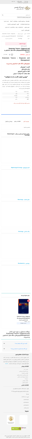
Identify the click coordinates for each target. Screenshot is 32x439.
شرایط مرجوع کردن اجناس (23, 377)
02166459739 (26, 405)
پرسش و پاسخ (9, 121)
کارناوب (7, 437)
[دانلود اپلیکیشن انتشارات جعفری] (16, 429)
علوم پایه (27, 21)
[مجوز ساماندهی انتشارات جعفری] (11, 419)
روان (16, 27)
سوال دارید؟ (26, 1)
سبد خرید (13, 1)
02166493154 (26, 399)
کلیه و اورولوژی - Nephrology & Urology (20, 167)
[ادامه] (6, 363)
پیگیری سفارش (19, 1)
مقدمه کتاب (26, 121)
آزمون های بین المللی (12, 24)
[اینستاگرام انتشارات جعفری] (25, 428)
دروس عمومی (26, 27)
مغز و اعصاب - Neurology (23, 199)
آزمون (18, 24)
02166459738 (26, 402)
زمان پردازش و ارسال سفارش (22, 375)
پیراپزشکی (15, 21)
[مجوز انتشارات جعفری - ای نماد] (23, 419)
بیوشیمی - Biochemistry (23, 263)
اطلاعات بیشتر (17, 121)
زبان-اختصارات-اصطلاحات (24, 24)
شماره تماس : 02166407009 (22, 2)
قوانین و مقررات (25, 373)
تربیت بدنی (7, 21)
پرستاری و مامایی (22, 21)
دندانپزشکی (21, 27)
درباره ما (26, 379)
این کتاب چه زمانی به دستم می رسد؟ (19, 349)
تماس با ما (26, 369)
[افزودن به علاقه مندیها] (12, 54)
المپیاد (11, 21)
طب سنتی (7, 27)
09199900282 (26, 408)
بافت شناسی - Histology (23, 231)
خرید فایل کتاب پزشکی (23, 371)
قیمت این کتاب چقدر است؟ (21, 343)
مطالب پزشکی (25, 380)
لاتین (23, 30)
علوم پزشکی (27, 30)
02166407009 (24, 397)
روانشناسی (13, 27)
